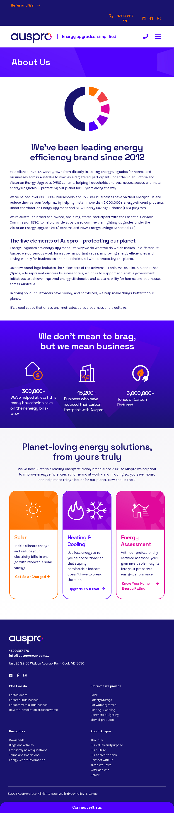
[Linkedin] (144, 18)
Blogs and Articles (21, 745)
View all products (102, 720)
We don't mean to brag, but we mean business (87, 341)
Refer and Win (22, 5)
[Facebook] (151, 18)
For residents (18, 695)
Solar (20, 537)
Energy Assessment (136, 541)
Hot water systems (103, 705)
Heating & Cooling (79, 541)
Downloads (16, 740)
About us (96, 740)
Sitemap (91, 794)
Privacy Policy (74, 794)
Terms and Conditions (24, 755)
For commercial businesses (28, 705)
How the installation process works (33, 710)
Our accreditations (103, 755)
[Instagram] (159, 18)
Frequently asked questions (28, 750)
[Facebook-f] (18, 675)
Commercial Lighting (104, 715)
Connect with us (101, 760)
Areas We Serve (100, 765)
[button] (158, 36)
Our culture (98, 750)
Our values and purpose (106, 745)
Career (94, 775)
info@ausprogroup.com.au (29, 655)
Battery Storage (101, 700)
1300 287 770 (19, 651)
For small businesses (23, 700)
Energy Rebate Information (27, 760)
